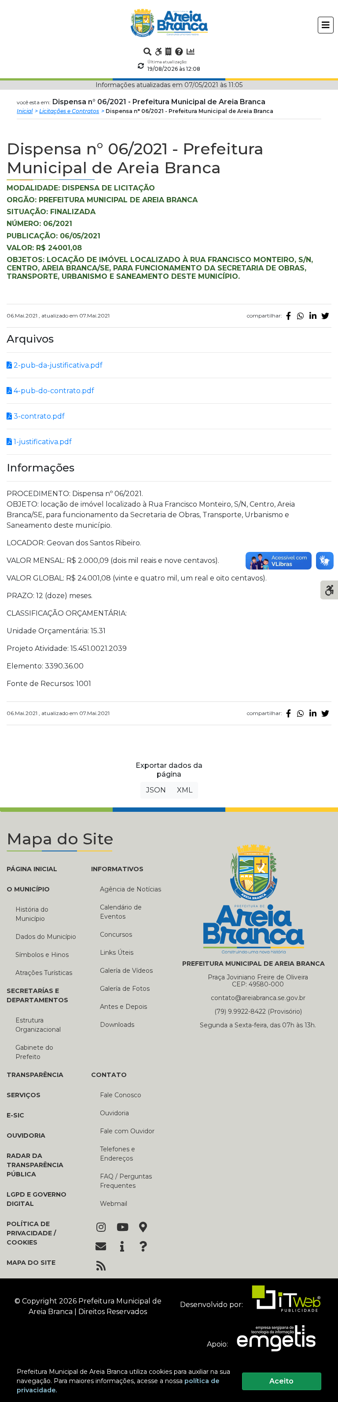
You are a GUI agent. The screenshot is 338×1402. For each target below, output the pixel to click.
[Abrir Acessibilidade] (329, 589)
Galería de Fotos (125, 989)
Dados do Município (45, 937)
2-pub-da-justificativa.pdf (57, 365)
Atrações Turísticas (43, 973)
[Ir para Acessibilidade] (158, 51)
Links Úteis (116, 953)
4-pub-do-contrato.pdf (53, 391)
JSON (156, 790)
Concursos (116, 934)
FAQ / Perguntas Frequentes (126, 1181)
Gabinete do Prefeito (34, 1052)
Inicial (25, 111)
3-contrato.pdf (38, 416)
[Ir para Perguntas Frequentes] (179, 51)
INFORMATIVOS (117, 869)
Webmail (113, 1204)
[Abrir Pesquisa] (147, 51)
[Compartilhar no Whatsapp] (300, 316)
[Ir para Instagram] (101, 1228)
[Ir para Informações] (122, 1247)
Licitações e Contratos (69, 111)
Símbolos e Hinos (42, 955)
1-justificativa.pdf (42, 442)
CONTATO (109, 1075)
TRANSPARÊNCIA (35, 1075)
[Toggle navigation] (326, 25)
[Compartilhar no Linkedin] (313, 316)
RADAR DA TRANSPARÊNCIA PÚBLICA (35, 1165)
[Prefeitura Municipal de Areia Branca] (169, 22)
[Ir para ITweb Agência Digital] (282, 1304)
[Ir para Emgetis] (273, 1344)
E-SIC (15, 1115)
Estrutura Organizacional (38, 1024)
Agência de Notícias (130, 889)
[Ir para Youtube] (122, 1228)
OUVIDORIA (26, 1135)
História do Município (31, 914)
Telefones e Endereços (117, 1153)
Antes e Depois (123, 1007)
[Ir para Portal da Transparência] (168, 51)
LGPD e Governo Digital (36, 1199)
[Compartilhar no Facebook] (288, 316)
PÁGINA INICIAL (32, 869)
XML (184, 790)
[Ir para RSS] (101, 1266)
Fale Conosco (120, 1095)
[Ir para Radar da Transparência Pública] (191, 51)
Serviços (23, 1095)
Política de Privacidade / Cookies (31, 1233)
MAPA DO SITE (31, 1263)
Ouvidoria (114, 1113)
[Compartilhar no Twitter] (325, 316)
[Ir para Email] (101, 1247)
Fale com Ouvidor (127, 1131)
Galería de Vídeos (126, 971)
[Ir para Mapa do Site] (143, 1228)
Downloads (117, 1025)
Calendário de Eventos (121, 911)
